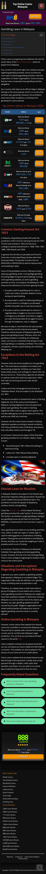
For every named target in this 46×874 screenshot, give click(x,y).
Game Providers (8, 792)
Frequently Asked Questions (7, 53)
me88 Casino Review (10, 843)
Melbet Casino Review (10, 821)
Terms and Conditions (32, 856)
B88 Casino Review (9, 833)
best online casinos (24, 62)
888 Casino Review (9, 827)
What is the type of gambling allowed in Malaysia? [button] (22, 702)
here (19, 639)
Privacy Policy (23, 858)
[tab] (23, 682)
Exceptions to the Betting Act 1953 (8, 41)
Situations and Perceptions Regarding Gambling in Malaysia (13, 47)
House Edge (7, 795)
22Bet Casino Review (10, 808)
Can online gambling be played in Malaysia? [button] (19, 692)
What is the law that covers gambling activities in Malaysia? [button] (21, 682)
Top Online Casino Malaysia (35, 870)
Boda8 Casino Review (10, 849)
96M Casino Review (9, 830)
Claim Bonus (35, 16)
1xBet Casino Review (10, 836)
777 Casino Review (9, 814)
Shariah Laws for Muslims (7, 44)
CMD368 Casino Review (11, 840)
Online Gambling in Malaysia (7, 50)
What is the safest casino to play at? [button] (20, 721)
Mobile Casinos (8, 777)
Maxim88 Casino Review (11, 846)
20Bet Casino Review (10, 811)
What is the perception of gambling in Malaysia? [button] (21, 712)
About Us (10, 856)
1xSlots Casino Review (10, 824)
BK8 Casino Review (9, 817)
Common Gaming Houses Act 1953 (8, 38)
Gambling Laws (8, 801)
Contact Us (19, 856)
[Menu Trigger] (41, 5)
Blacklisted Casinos (9, 783)
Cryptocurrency (8, 789)
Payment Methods (9, 786)
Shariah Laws (15, 510)
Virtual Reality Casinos (10, 780)
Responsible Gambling (10, 798)
